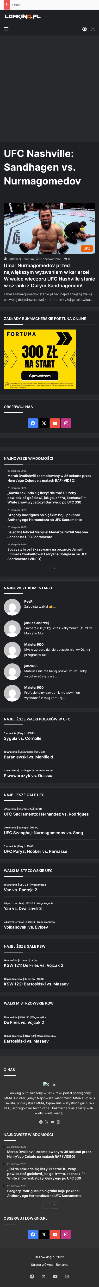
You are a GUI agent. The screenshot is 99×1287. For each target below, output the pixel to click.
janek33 (30, 666)
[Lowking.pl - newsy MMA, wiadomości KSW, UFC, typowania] (23, 17)
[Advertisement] (49, 89)
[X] (47, 1122)
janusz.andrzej (36, 623)
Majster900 (34, 644)
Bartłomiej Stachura (20, 259)
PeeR (28, 601)
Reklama (62, 1264)
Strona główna (42, 1264)
